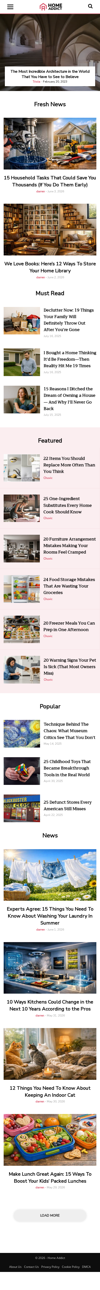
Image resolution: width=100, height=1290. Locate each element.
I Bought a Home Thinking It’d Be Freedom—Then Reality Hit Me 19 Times (70, 359)
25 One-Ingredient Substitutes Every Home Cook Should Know (67, 505)
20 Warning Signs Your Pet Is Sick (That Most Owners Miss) (70, 667)
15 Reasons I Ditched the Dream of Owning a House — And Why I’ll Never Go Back (69, 399)
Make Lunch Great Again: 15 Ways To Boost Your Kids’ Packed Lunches (50, 1177)
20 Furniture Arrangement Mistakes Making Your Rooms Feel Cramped (69, 546)
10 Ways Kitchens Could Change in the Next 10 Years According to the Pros (50, 1005)
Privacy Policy (50, 1267)
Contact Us (31, 1267)
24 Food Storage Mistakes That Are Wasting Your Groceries (69, 586)
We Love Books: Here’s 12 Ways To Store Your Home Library (50, 267)
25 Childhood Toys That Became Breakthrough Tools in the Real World (67, 768)
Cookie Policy (71, 1267)
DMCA (86, 1267)
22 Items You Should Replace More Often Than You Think (69, 465)
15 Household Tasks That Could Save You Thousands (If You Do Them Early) (50, 181)
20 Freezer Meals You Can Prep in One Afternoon (69, 626)
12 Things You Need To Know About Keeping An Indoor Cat (50, 1091)
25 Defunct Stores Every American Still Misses (68, 805)
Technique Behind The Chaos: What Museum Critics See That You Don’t (69, 731)
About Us (15, 1267)
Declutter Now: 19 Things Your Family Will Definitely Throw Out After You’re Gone (69, 320)
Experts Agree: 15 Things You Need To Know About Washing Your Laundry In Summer (50, 916)
